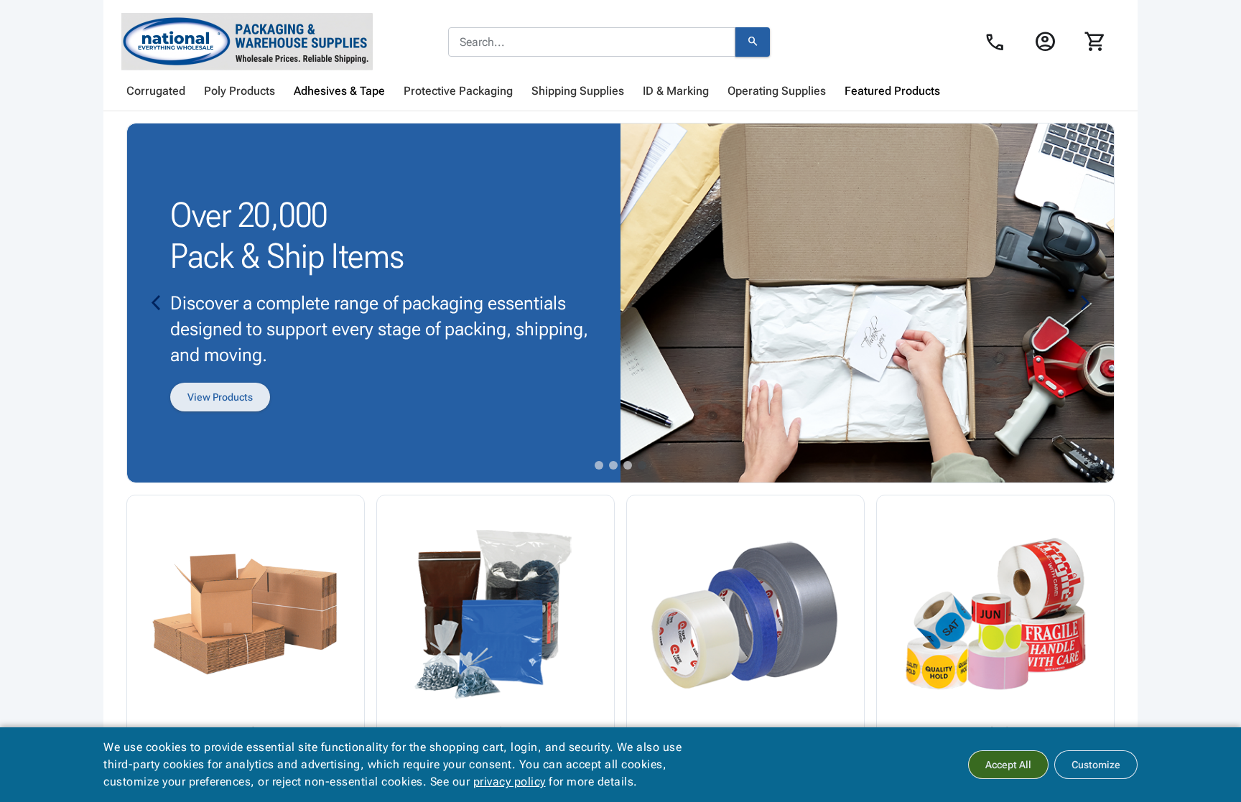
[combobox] (592, 42)
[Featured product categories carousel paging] (599, 465)
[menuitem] (156, 91)
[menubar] (620, 91)
